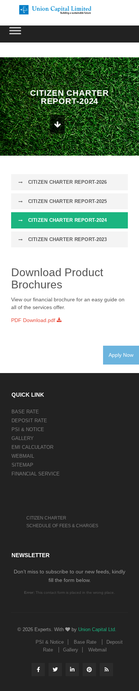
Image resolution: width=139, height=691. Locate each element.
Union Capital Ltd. (97, 629)
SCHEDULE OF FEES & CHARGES (62, 525)
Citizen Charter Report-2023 (66, 239)
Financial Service (35, 474)
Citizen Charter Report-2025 (66, 201)
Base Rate (25, 411)
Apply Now (121, 355)
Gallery (22, 438)
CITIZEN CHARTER (46, 518)
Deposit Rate (29, 420)
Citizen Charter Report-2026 (66, 182)
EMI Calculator (32, 447)
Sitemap (22, 465)
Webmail (22, 456)
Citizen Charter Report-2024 (66, 220)
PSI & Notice (27, 429)
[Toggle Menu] (15, 30)
